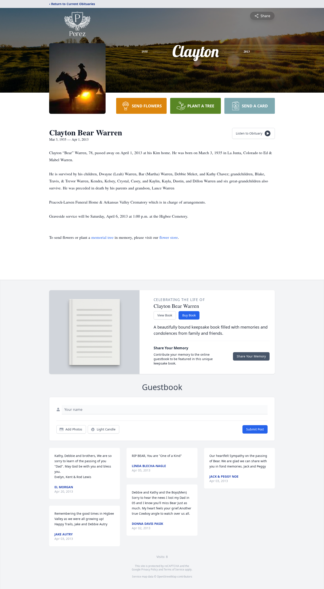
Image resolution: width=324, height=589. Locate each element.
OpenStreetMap (167, 576)
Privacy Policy (149, 569)
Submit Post (255, 429)
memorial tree (102, 237)
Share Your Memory (251, 356)
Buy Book (189, 315)
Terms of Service (174, 569)
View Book (164, 315)
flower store (168, 237)
